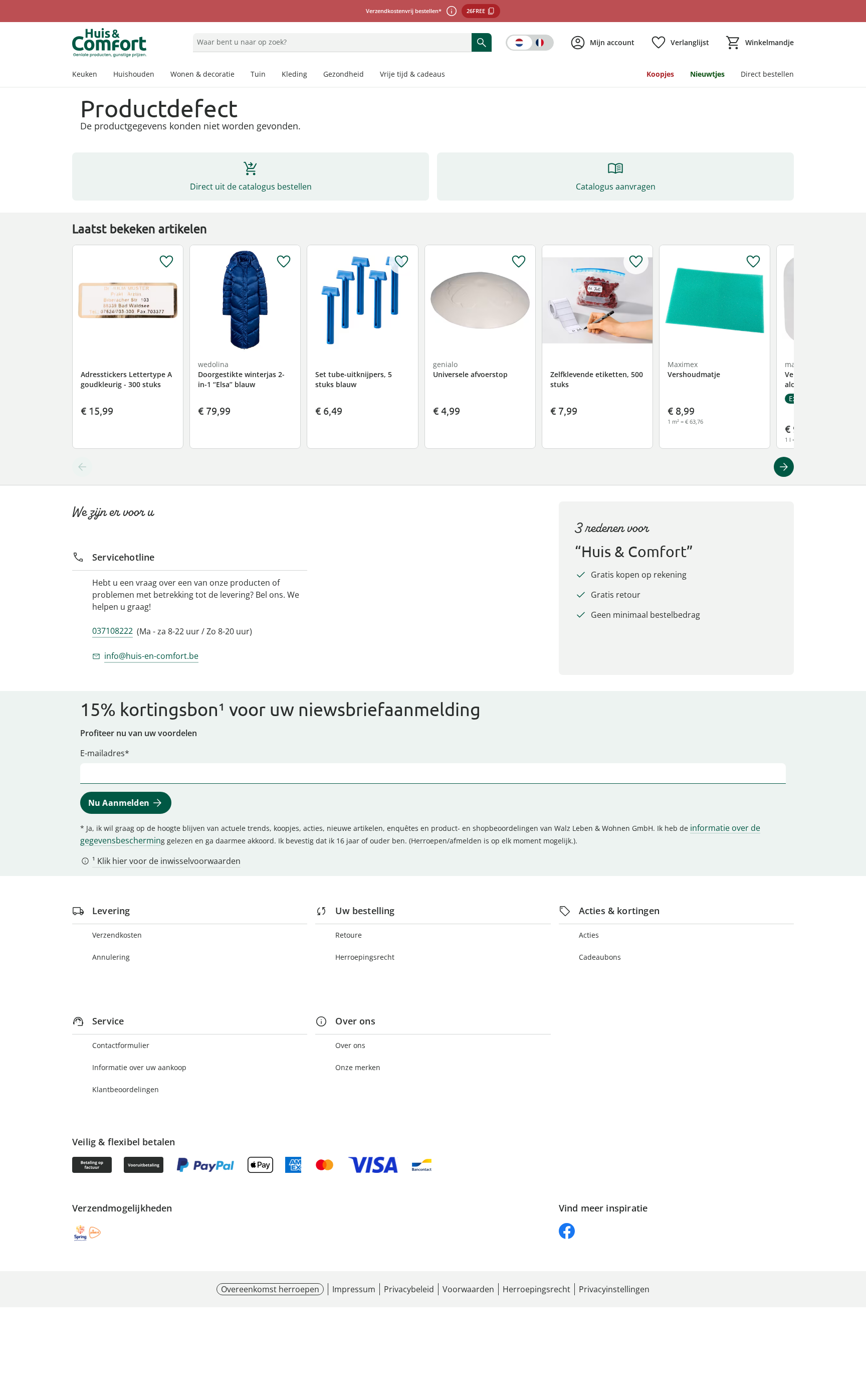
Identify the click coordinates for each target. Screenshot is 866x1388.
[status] (330, 42)
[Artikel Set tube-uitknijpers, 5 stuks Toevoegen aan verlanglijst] (401, 261)
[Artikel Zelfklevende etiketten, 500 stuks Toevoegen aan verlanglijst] (635, 261)
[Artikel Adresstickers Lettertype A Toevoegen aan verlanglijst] (166, 261)
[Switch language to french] (530, 43)
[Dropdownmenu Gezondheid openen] (368, 75)
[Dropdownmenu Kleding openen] (311, 75)
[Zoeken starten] (482, 42)
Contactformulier (120, 1045)
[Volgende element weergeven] (784, 467)
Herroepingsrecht (364, 957)
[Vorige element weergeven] (82, 467)
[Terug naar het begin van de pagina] (854, 1316)
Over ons (350, 1045)
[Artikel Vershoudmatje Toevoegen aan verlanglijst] (753, 261)
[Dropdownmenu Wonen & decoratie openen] (239, 75)
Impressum (353, 1289)
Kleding (294, 74)
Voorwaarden (468, 1289)
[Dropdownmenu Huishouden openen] (158, 75)
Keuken (84, 74)
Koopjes (660, 74)
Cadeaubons (600, 957)
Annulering (111, 957)
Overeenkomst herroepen (270, 1289)
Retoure (348, 935)
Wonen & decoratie (202, 74)
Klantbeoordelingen (125, 1089)
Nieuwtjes (707, 74)
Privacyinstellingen (614, 1289)
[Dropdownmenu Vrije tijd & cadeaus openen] (449, 75)
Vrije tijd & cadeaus (412, 74)
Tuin (258, 74)
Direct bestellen (767, 74)
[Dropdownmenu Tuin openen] (270, 75)
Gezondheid (343, 74)
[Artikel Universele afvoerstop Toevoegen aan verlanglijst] (518, 261)
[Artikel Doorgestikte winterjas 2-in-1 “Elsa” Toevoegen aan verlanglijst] (283, 261)
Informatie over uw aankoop (139, 1067)
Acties (589, 935)
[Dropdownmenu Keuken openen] (101, 75)
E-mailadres (102, 753)
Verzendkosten (117, 935)
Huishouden (133, 74)
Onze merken (357, 1067)
